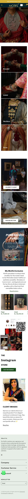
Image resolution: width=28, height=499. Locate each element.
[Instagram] (2, 454)
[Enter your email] (25, 483)
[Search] (24, 5)
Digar (3, 312)
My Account (6, 473)
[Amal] (20, 302)
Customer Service (8, 468)
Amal (16, 312)
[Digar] (7, 302)
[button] (21, 5)
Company (5, 462)
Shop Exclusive (14, 291)
